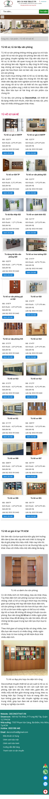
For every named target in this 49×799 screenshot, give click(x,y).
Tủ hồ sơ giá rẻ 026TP (13, 135)
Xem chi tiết (8, 153)
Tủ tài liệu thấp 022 (13, 214)
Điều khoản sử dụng (11, 736)
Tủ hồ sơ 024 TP (13, 175)
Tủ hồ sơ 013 (12, 379)
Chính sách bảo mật (11, 739)
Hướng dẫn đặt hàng (11, 747)
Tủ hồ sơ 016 (36, 297)
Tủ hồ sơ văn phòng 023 (36, 175)
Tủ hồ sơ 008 (12, 458)
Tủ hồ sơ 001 (36, 498)
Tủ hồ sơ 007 (36, 458)
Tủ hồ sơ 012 (36, 379)
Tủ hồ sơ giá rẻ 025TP (36, 135)
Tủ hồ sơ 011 (12, 418)
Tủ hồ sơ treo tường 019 (36, 254)
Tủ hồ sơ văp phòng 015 (13, 339)
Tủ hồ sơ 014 (36, 339)
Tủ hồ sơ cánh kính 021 (36, 214)
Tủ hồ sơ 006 (12, 498)
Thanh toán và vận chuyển (13, 750)
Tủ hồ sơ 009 (36, 418)
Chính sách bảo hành (11, 743)
